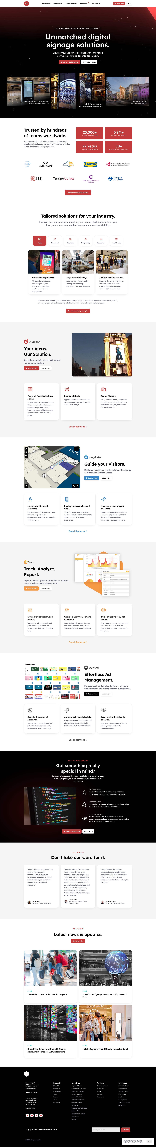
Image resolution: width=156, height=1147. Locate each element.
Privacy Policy (122, 1100)
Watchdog (56, 1102)
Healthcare (75, 1116)
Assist (55, 1100)
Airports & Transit (77, 1086)
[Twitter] (27, 1115)
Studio (55, 1086)
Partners (99, 1094)
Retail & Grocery (77, 1094)
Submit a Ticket (123, 1091)
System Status (122, 1088)
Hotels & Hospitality (78, 1091)
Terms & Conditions (124, 1102)
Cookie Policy (138, 1143)
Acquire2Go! (57, 1091)
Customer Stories (71, 4)
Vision (55, 1094)
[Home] (26, 3)
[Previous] (54, 91)
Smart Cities (75, 1111)
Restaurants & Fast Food (79, 1108)
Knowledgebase (123, 1086)
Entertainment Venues (78, 1114)
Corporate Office (77, 1102)
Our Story (121, 1097)
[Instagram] (36, 1115)
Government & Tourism (79, 1088)
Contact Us (121, 1105)
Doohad (55, 1097)
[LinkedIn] (32, 1115)
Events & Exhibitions (78, 1097)
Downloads (100, 1097)
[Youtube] (41, 1115)
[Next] (101, 91)
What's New (84, 4)
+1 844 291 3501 (30, 1108)
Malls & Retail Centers (78, 1100)
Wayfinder (56, 1088)
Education (75, 1105)
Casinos (74, 1119)
